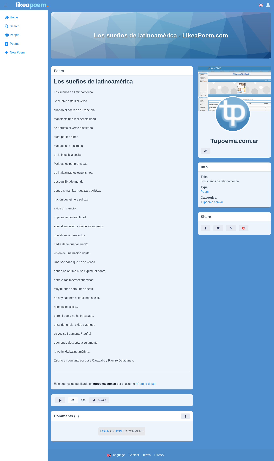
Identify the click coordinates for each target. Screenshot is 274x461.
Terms (147, 455)
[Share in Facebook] (205, 228)
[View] (73, 400)
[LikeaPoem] (32, 5)
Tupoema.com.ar (212, 202)
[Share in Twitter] (218, 228)
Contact (134, 455)
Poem (205, 191)
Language (118, 455)
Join (118, 431)
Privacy (159, 455)
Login (104, 431)
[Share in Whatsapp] (231, 228)
